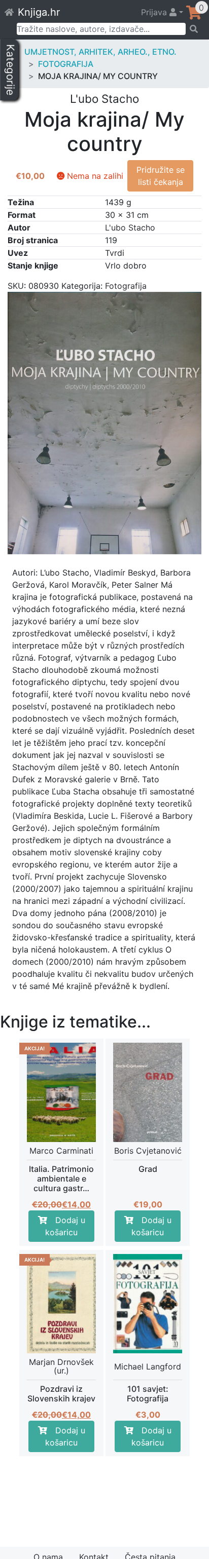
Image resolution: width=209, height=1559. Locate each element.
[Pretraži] (194, 28)
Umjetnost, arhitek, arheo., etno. (100, 52)
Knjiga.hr (39, 12)
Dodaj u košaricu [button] (65, 1226)
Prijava (155, 12)
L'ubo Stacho (130, 227)
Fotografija (65, 64)
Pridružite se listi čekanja (160, 176)
